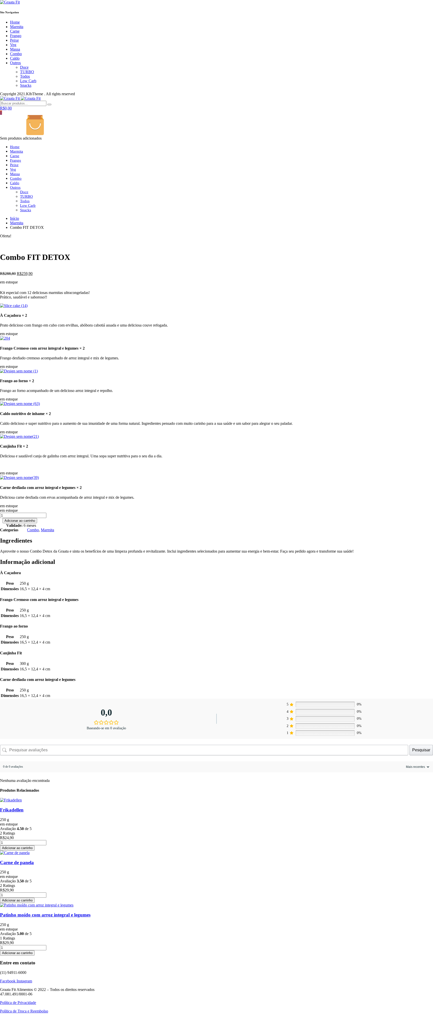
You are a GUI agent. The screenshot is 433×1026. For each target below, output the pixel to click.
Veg (13, 45)
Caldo (15, 58)
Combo (16, 54)
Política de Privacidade (18, 1002)
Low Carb (28, 81)
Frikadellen (12, 809)
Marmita (16, 27)
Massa (15, 49)
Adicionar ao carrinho (20, 521)
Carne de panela (17, 862)
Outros (15, 63)
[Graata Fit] (10, 2)
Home (15, 22)
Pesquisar (421, 750)
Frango (15, 36)
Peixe (14, 40)
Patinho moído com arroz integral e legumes (45, 914)
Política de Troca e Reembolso (24, 1011)
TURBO (27, 72)
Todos (25, 76)
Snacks (25, 85)
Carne (15, 31)
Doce (24, 67)
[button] (14, 305)
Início (14, 218)
